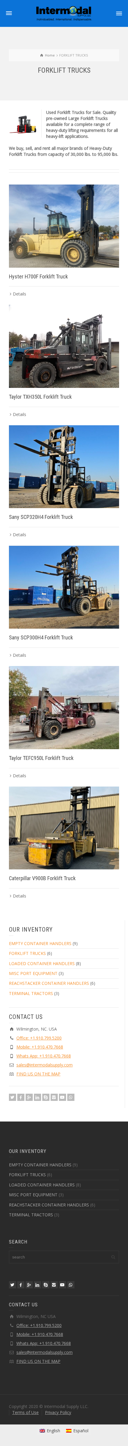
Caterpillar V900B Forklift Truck (42, 878)
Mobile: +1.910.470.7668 (39, 1047)
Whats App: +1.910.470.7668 (43, 1056)
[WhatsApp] (70, 1097)
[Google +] (29, 1097)
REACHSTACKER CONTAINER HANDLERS (49, 983)
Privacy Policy (58, 1412)
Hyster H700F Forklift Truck (38, 276)
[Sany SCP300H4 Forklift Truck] (64, 587)
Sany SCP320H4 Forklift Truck (41, 517)
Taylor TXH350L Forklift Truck (40, 397)
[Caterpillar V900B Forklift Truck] (64, 828)
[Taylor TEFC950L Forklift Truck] (64, 707)
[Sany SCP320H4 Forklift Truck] (64, 466)
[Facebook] (20, 1097)
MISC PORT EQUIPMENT (33, 973)
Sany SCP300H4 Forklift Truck (41, 637)
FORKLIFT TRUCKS (27, 953)
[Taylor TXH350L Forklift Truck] (64, 346)
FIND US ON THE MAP (38, 1074)
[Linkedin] (37, 1097)
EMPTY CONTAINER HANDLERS (40, 943)
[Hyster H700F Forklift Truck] (64, 226)
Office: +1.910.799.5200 (39, 1038)
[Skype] (45, 1097)
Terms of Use (25, 1412)
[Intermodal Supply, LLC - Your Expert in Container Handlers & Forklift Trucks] (63, 13)
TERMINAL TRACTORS (31, 993)
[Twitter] (12, 1097)
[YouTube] (62, 1097)
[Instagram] (54, 1097)
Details (19, 294)
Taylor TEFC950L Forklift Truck (41, 758)
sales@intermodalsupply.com (44, 1065)
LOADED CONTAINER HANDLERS (42, 963)
